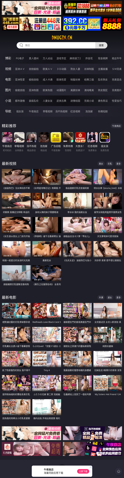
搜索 (101, 45)
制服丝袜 (75, 79)
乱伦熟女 (103, 79)
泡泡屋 (89, 111)
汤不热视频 (61, 111)
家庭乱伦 (34, 100)
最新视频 (9, 163)
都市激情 (20, 100)
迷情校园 (75, 100)
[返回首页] (118, 471)
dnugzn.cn (62, 38)
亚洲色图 (34, 90)
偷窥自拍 (20, 90)
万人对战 (47, 58)
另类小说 (89, 100)
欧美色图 (47, 90)
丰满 (101, 297)
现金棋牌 (103, 58)
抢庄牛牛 (117, 58)
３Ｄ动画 (61, 69)
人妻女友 (47, 100)
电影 (8, 79)
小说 (8, 101)
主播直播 (103, 69)
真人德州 (34, 58)
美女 (101, 163)
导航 (8, 111)
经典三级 (89, 79)
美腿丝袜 (75, 90)
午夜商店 (34, 111)
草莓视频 (47, 111)
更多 (118, 163)
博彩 (8, 58)
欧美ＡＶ (47, 69)
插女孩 (20, 111)
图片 (8, 90)
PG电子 (20, 58)
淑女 (110, 297)
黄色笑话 (103, 100)
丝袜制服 (89, 69)
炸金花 (89, 58)
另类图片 (117, 90)
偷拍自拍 (34, 79)
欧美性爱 (61, 79)
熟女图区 (103, 90)
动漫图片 (61, 90)
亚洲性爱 (20, 79)
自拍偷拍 (34, 69)
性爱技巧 (117, 100)
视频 (8, 69)
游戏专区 (61, 58)
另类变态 (117, 79)
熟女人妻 (75, 69)
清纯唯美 (89, 90)
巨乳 (110, 163)
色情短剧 (103, 111)
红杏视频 (75, 111)
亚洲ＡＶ (20, 69)
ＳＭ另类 (117, 69)
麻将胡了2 (75, 58)
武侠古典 (61, 100)
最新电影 (9, 297)
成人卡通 (47, 79)
